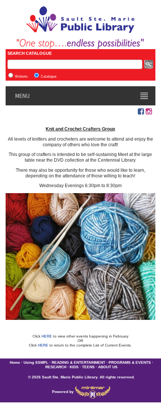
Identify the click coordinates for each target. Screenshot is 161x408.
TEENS (88, 367)
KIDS (74, 367)
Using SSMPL (36, 362)
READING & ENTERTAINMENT (78, 362)
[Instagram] (149, 112)
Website (21, 76)
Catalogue (49, 76)
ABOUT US (108, 367)
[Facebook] (141, 112)
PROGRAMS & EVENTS (130, 362)
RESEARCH (55, 367)
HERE (47, 336)
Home (15, 362)
